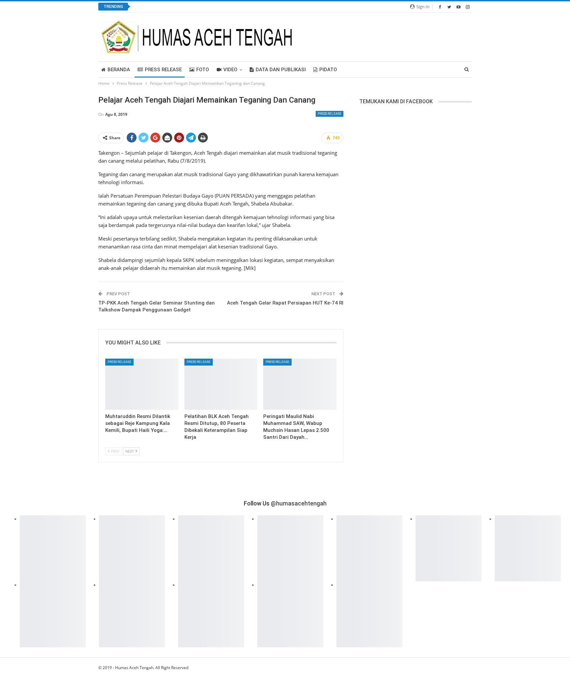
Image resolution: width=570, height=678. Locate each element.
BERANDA (119, 70)
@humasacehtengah (299, 503)
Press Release (163, 70)
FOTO (202, 70)
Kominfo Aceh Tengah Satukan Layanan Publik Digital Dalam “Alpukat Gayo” (218, 6)
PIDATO (328, 70)
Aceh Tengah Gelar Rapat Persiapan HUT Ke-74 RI (285, 303)
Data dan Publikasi (281, 70)
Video (230, 70)
